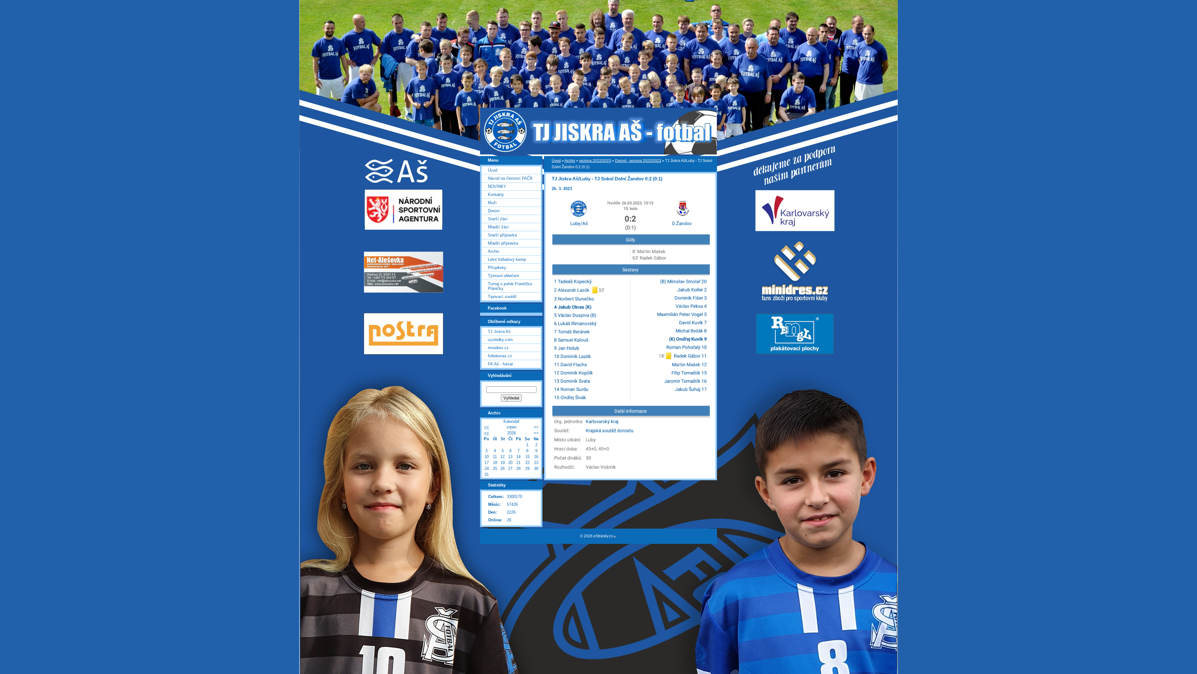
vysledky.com (500, 339)
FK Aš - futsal (500, 364)
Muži (492, 202)
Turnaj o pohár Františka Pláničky (510, 286)
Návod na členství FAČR (510, 178)
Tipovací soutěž (502, 296)
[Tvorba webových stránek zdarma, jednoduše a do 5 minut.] (615, 536)
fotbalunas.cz (500, 356)
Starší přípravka (502, 235)
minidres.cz (498, 347)
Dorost (494, 210)
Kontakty (496, 194)
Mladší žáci (498, 227)
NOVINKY (497, 186)
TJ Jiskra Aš (499, 331)
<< (486, 427)
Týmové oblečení (503, 275)
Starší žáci (497, 219)
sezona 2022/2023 (595, 161)
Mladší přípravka (503, 243)
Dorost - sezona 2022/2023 (638, 161)
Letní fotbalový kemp (507, 259)
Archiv (570, 161)
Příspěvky (497, 267)
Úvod (556, 161)
